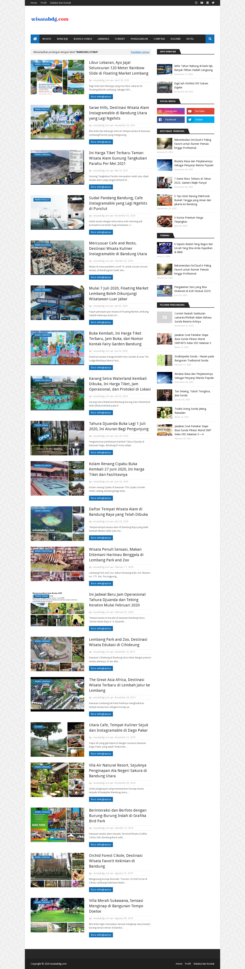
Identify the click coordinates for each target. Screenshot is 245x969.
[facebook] (208, 3)
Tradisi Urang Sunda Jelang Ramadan (190, 410)
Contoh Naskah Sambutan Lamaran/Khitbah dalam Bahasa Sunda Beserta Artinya (193, 317)
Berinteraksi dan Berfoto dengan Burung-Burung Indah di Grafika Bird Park (117, 815)
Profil (44, 3)
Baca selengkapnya (101, 96)
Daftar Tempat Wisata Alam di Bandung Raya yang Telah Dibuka (118, 512)
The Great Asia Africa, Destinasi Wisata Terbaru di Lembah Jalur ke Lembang (119, 685)
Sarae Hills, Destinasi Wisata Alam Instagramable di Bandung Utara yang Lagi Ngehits (119, 113)
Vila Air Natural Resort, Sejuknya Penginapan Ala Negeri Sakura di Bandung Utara (118, 770)
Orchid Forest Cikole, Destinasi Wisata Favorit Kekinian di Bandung (116, 861)
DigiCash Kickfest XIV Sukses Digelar (191, 85)
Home (34, 3)
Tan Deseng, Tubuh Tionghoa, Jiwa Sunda (193, 393)
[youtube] (201, 3)
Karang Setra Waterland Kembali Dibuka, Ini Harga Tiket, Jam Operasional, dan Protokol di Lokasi (120, 384)
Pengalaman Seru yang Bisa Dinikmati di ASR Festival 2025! (192, 289)
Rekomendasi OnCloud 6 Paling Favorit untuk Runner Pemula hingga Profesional (192, 143)
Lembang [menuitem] (103, 38)
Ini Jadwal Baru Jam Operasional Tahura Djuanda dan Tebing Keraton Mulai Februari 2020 (117, 599)
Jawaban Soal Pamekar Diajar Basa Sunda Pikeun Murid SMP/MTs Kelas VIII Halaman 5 (193, 339)
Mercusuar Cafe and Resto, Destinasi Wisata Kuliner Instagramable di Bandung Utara (118, 248)
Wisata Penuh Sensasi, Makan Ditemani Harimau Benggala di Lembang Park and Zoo (116, 554)
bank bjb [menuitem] (62, 38)
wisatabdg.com (101, 80)
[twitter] (212, 3)
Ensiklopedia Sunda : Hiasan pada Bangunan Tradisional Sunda (194, 358)
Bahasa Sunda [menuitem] (83, 38)
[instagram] (196, 3)
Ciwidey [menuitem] (120, 38)
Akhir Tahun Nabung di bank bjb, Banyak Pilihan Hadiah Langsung (193, 68)
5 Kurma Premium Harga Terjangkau (188, 219)
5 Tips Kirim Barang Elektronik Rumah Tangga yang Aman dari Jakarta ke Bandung (192, 200)
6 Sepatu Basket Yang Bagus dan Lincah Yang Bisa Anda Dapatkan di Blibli (193, 248)
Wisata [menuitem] (46, 38)
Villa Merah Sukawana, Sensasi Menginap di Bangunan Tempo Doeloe (116, 906)
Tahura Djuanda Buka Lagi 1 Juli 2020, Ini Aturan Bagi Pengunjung (119, 426)
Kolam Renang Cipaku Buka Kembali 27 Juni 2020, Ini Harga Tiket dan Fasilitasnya (116, 469)
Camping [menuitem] (159, 38)
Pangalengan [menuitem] (139, 38)
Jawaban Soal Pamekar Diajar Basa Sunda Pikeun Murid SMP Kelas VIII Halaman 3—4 (193, 430)
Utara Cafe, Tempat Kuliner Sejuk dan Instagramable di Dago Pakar (118, 728)
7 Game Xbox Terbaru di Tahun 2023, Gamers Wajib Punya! (192, 180)
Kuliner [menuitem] (175, 38)
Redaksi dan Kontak (60, 3)
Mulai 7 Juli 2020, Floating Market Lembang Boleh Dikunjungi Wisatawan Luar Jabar (119, 293)
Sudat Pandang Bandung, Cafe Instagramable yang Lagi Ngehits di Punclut (118, 203)
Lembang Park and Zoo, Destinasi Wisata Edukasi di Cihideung (118, 642)
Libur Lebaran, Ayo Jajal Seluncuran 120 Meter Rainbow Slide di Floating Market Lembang (118, 68)
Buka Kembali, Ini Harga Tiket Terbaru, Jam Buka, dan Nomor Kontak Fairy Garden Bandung (116, 338)
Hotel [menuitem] (190, 38)
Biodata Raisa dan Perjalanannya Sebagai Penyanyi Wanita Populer (194, 163)
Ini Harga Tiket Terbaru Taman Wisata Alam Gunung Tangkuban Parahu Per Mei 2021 (118, 158)
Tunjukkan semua (140, 52)
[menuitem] (35, 39)
